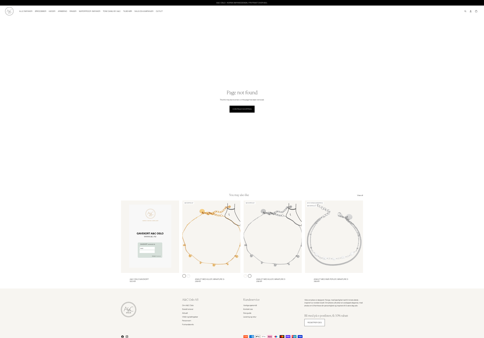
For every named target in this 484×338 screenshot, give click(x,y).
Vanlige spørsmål (250, 305)
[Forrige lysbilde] (186, 237)
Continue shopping (242, 109)
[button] (184, 276)
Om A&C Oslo (188, 305)
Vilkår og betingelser (190, 317)
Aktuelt (185, 313)
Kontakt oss (248, 309)
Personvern (186, 320)
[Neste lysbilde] (236, 237)
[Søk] (465, 11)
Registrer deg (315, 322)
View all (360, 195)
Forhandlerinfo (188, 324)
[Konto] (470, 11)
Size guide (247, 313)
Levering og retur (249, 317)
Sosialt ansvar (187, 309)
